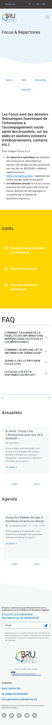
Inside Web (13, 708)
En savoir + (11, 467)
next (37, 484)
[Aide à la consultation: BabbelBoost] (49, 398)
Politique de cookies (37, 705)
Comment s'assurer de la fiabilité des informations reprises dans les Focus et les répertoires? (24, 337)
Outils (9, 80)
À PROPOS (7, 683)
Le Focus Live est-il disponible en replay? (20, 373)
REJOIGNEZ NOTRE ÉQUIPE (15, 694)
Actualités (41, 80)
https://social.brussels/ (19, 175)
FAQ (24, 80)
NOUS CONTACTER (11, 688)
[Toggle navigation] (46, 16)
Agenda (26, 89)
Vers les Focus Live (23, 268)
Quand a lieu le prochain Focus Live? (22, 362)
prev (15, 484)
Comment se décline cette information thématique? (24, 351)
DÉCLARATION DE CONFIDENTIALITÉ (19, 699)
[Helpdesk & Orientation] (2, 398)
